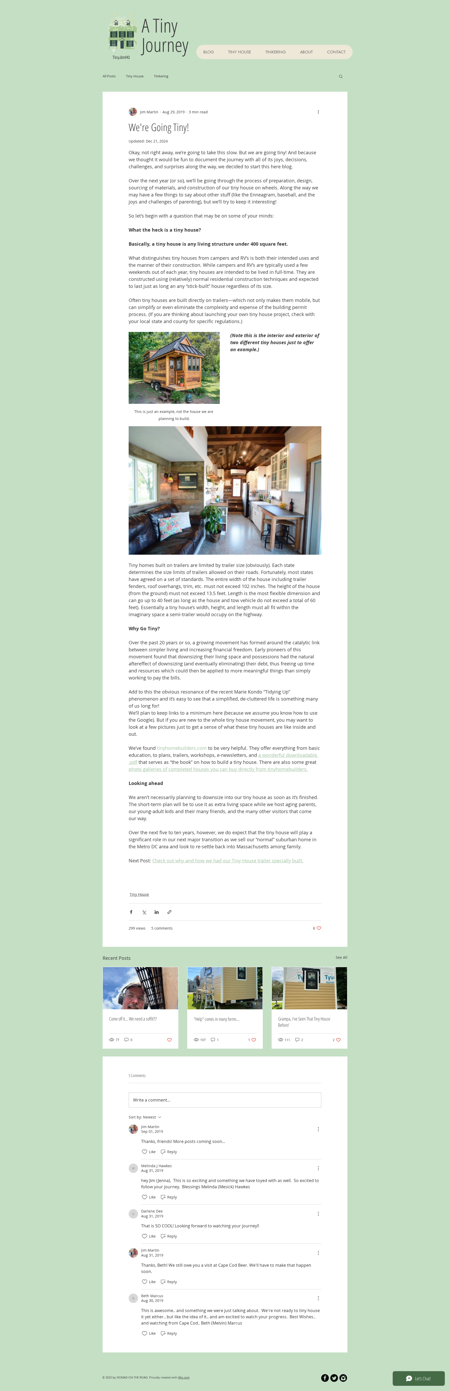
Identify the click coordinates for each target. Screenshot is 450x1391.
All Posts (109, 76)
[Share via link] (169, 912)
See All (341, 957)
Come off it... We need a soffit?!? (133, 1019)
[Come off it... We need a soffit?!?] (140, 988)
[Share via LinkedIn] (156, 912)
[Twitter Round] (334, 1378)
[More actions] (318, 112)
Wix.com (184, 1377)
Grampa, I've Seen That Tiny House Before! (304, 1022)
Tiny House (134, 76)
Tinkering (161, 76)
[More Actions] (318, 1129)
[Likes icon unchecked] (144, 1152)
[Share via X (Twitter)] (143, 912)
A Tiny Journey (165, 35)
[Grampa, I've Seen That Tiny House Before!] (309, 988)
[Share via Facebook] (131, 912)
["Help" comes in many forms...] (225, 988)
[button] (340, 76)
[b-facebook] (325, 1378)
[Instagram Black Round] (343, 1378)
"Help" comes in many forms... (217, 1019)
